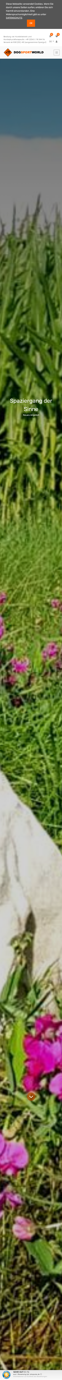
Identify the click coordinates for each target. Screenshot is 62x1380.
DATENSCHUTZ (14, 17)
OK (31, 23)
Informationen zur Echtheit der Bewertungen (30, 1376)
